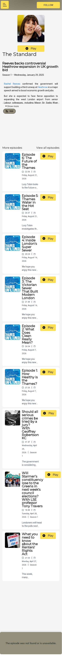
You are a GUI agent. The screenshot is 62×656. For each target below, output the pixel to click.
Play (33, 48)
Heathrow (43, 87)
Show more (13, 106)
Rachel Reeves (12, 84)
